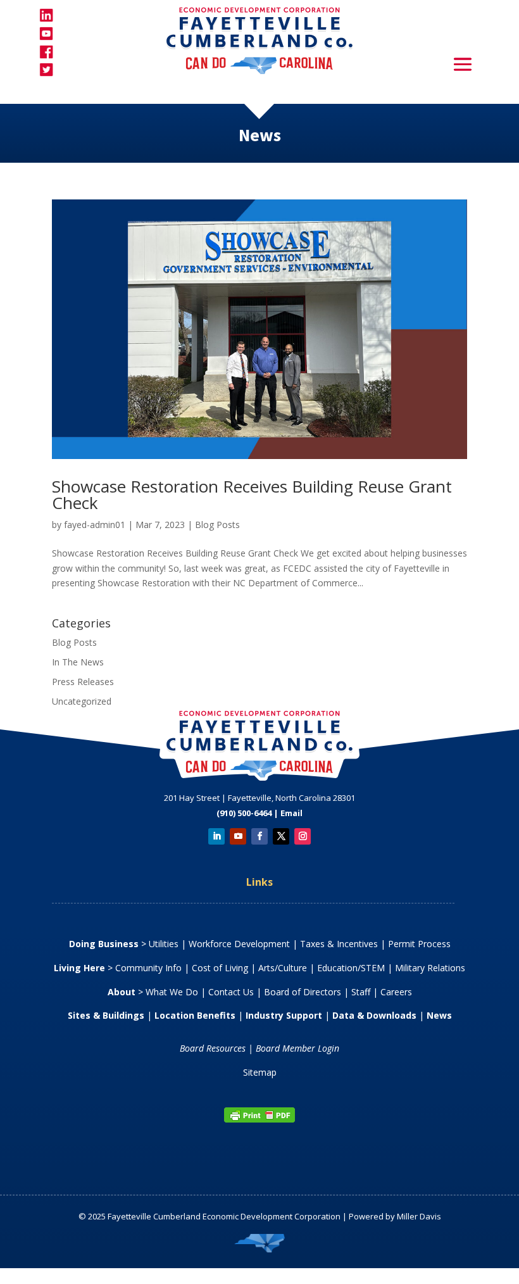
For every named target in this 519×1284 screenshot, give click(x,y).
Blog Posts (217, 525)
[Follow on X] (281, 836)
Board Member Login (297, 1048)
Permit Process (419, 944)
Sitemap (260, 1072)
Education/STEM (351, 968)
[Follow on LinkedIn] (216, 836)
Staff (360, 992)
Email (291, 813)
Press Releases (83, 682)
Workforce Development (239, 944)
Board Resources (213, 1048)
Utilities (163, 944)
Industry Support (284, 1015)
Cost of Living (220, 968)
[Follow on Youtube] (238, 836)
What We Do (172, 992)
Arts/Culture (282, 968)
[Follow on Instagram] (302, 836)
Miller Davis (419, 1216)
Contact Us (231, 992)
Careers (396, 992)
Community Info (148, 968)
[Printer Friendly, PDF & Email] (259, 1119)
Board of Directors (302, 992)
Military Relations (430, 968)
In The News (78, 662)
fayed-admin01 (94, 525)
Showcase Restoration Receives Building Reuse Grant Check (252, 494)
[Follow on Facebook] (259, 836)
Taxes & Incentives (339, 944)
